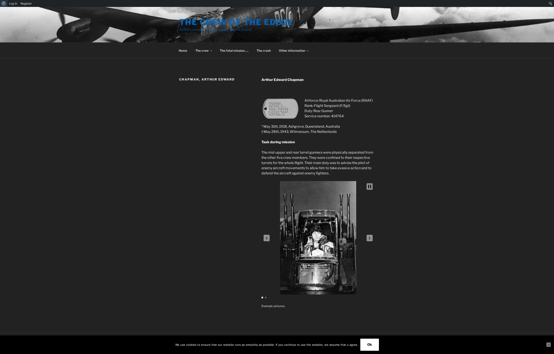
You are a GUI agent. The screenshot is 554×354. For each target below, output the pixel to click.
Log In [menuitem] (13, 3)
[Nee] (548, 345)
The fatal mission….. (234, 50)
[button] (267, 238)
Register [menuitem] (26, 3)
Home (183, 50)
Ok (369, 345)
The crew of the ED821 (236, 22)
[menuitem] (4, 3)
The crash (264, 50)
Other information (292, 50)
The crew (202, 50)
